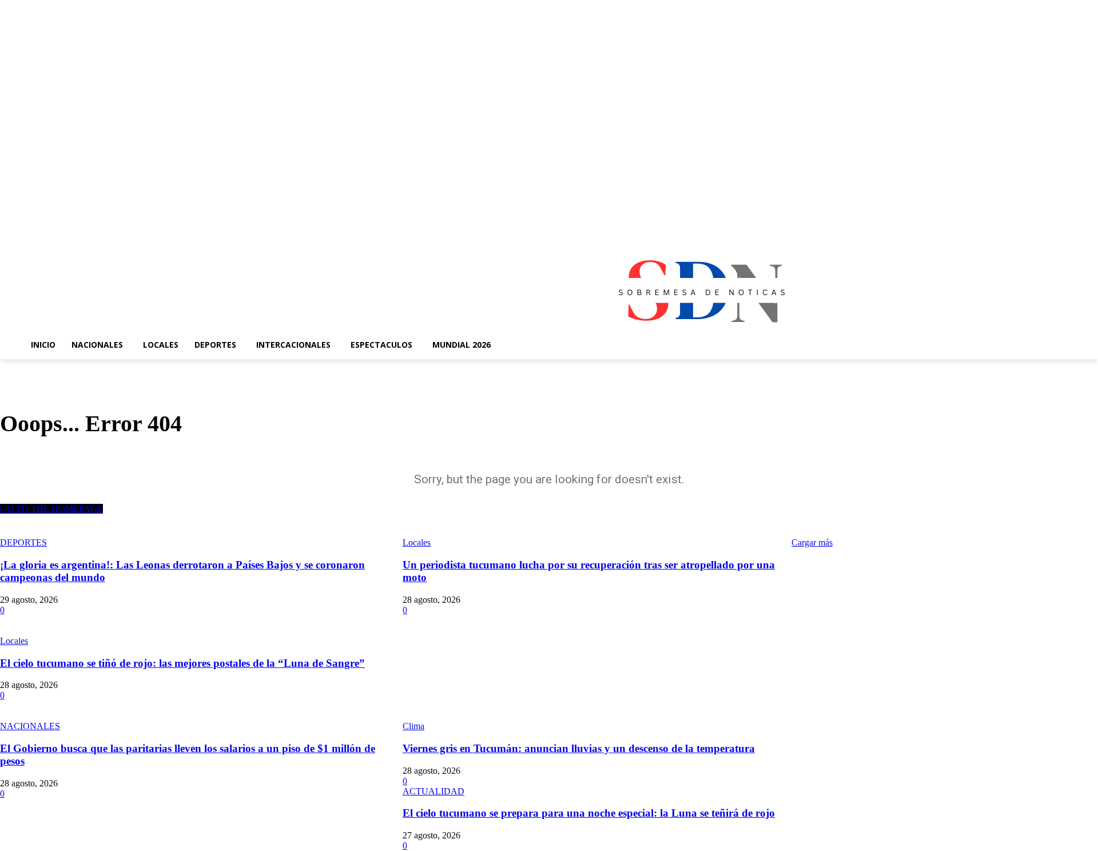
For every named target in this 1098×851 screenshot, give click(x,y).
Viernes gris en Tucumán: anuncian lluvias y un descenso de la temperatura (579, 748)
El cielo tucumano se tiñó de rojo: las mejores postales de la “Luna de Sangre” (182, 663)
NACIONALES (30, 726)
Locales (14, 641)
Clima (413, 726)
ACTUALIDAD (433, 791)
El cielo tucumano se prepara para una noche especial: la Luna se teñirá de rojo (589, 813)
